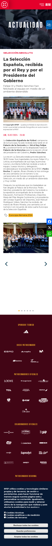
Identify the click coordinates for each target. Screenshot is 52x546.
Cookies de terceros (16, 517)
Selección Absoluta (18, 53)
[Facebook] (49, 221)
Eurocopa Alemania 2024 (20, 215)
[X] (49, 227)
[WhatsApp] (49, 234)
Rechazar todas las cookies (26, 525)
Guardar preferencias (26, 531)
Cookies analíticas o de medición (23, 515)
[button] (26, 239)
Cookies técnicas (15, 512)
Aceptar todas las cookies (26, 537)
